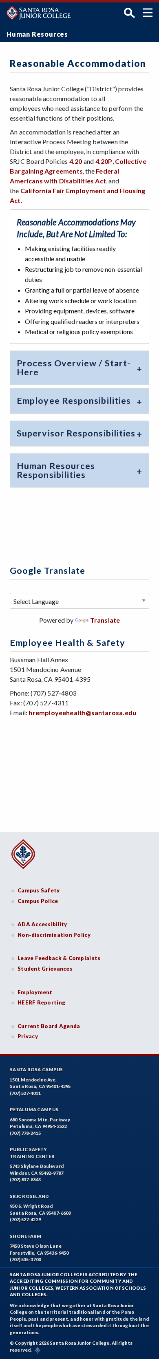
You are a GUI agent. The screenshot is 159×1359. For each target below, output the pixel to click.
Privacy (28, 1036)
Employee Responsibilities (74, 400)
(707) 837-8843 (25, 1179)
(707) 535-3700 (25, 1259)
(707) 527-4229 (25, 1219)
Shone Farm (26, 1236)
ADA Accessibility (42, 924)
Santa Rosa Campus (36, 1069)
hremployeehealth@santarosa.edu (82, 712)
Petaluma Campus (34, 1109)
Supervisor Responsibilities (76, 433)
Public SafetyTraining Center (32, 1153)
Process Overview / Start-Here (74, 367)
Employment (35, 992)
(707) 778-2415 (25, 1133)
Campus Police (38, 901)
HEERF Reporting (41, 1002)
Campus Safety (39, 890)
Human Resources (37, 34)
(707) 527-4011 (25, 1093)
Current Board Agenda (49, 1026)
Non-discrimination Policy (54, 935)
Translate (105, 620)
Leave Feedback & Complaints (59, 958)
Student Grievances (45, 968)
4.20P (104, 161)
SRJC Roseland (29, 1196)
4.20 (75, 161)
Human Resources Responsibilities (56, 470)
